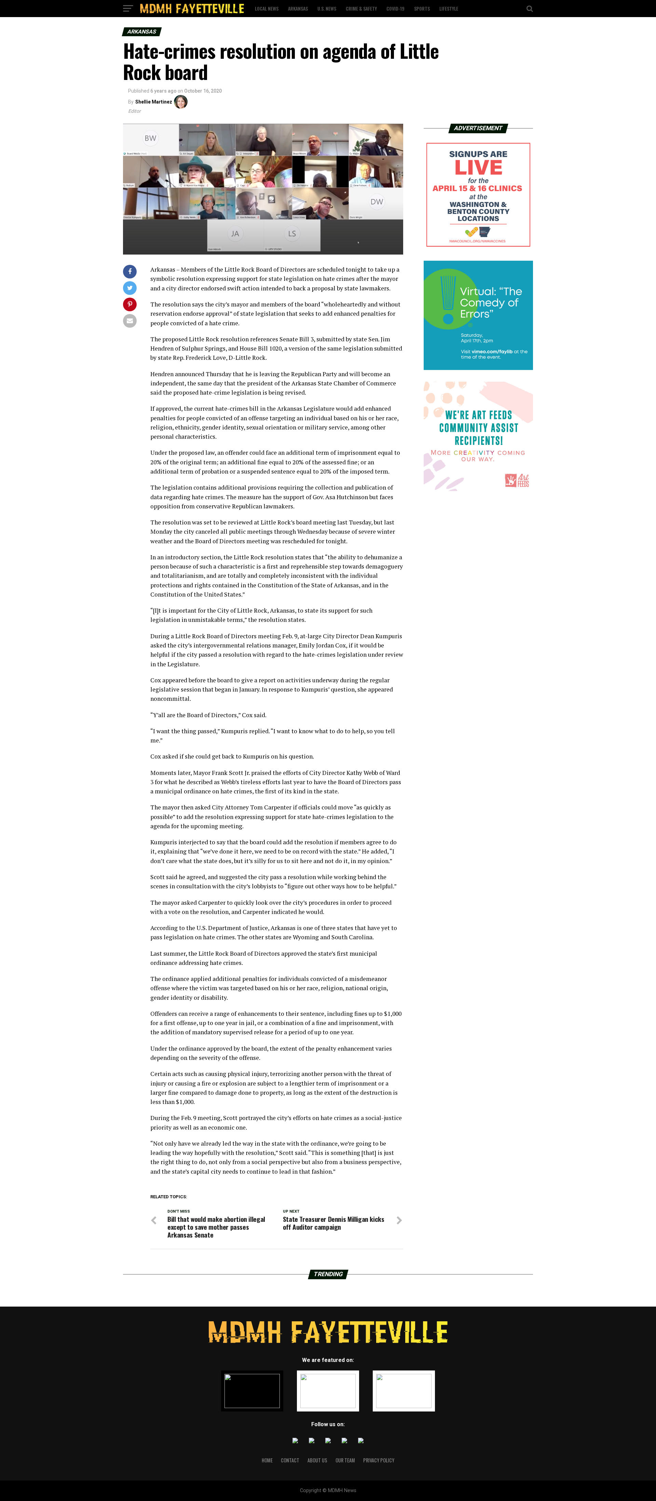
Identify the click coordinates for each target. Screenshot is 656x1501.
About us (317, 1460)
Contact (290, 1460)
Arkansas (298, 8)
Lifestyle (448, 8)
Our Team (345, 1460)
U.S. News (326, 8)
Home (267, 1460)
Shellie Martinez (153, 102)
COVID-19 (395, 8)
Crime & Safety (361, 8)
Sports (422, 8)
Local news (266, 8)
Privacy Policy (378, 1460)
